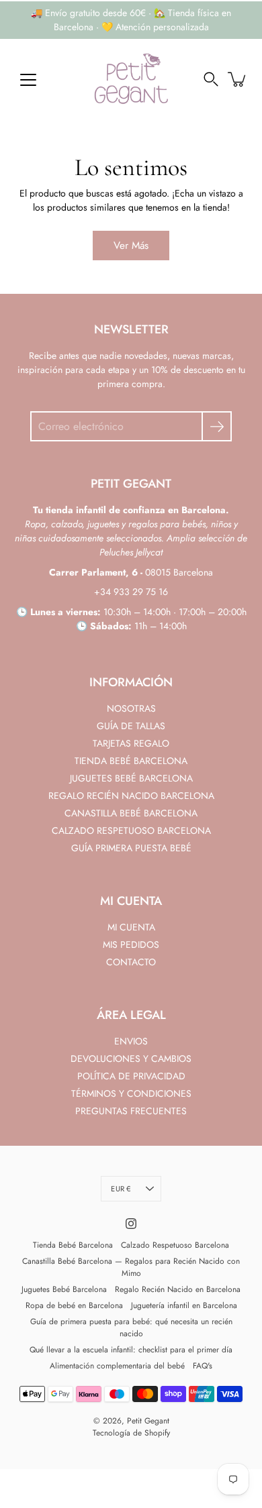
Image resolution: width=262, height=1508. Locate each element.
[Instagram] (131, 1223)
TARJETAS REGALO (131, 743)
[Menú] (28, 80)
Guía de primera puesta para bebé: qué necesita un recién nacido (131, 1327)
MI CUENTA (131, 927)
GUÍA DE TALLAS (131, 726)
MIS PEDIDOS (131, 944)
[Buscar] (211, 79)
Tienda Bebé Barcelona (73, 1245)
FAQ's (202, 1366)
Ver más (131, 245)
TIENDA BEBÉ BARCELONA (131, 760)
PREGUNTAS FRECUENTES (131, 1111)
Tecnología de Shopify (131, 1433)
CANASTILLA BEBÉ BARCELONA (131, 813)
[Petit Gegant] (131, 79)
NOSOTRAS (131, 708)
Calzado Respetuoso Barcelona (175, 1245)
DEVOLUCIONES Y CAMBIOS (131, 1058)
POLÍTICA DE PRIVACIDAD (131, 1076)
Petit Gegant (148, 1421)
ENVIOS (131, 1041)
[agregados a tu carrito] (238, 79)
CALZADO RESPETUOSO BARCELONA (131, 830)
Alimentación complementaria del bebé (117, 1366)
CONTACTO (131, 962)
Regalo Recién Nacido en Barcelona (178, 1289)
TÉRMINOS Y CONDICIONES (131, 1093)
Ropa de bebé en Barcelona (74, 1305)
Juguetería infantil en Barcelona (184, 1305)
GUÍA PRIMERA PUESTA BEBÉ (131, 848)
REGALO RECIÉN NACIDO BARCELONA (131, 795)
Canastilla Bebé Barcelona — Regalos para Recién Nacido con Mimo (131, 1267)
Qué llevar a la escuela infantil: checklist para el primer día (131, 1350)
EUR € (120, 1188)
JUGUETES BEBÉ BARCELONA (131, 778)
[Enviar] (217, 426)
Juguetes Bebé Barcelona (64, 1289)
